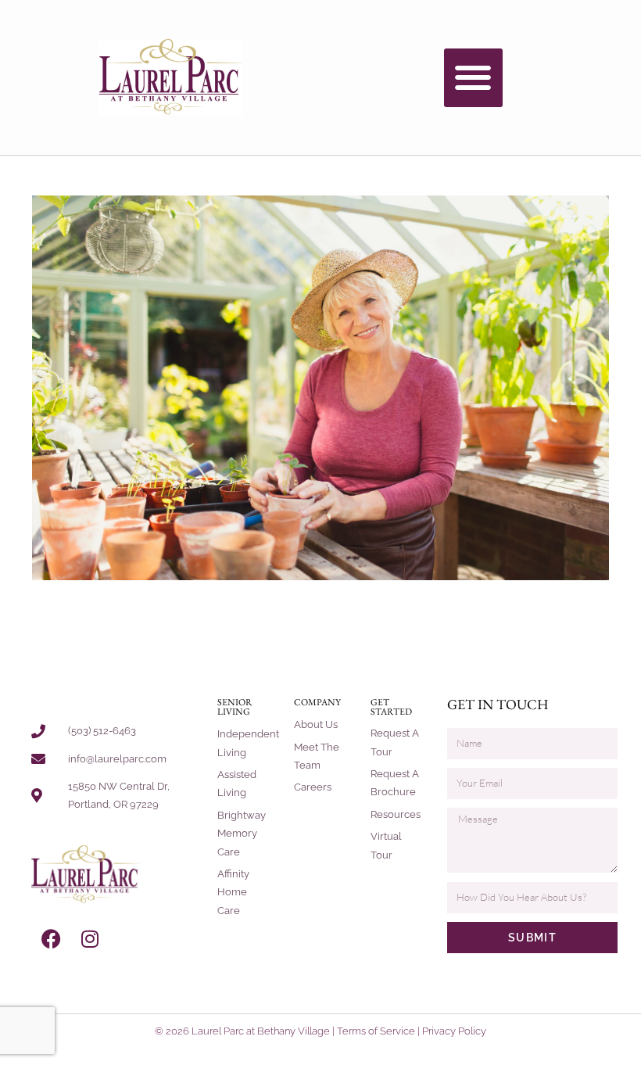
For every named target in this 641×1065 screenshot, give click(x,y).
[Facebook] (50, 939)
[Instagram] (89, 939)
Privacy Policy (454, 1031)
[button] (473, 77)
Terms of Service (376, 1031)
